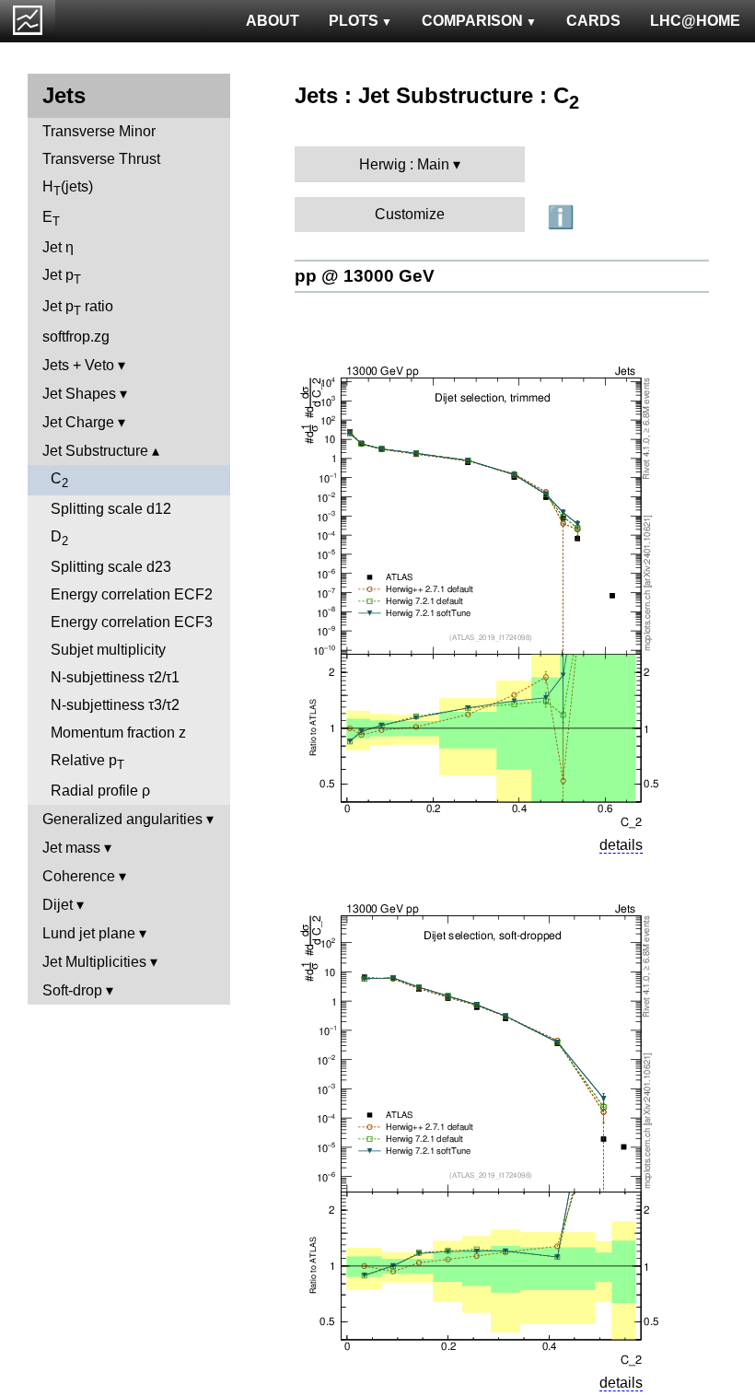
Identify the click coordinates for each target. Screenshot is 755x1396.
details (621, 845)
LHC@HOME (695, 21)
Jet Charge (78, 422)
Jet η (58, 247)
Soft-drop (72, 990)
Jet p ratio (77, 308)
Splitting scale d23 (111, 567)
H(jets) (67, 188)
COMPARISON (472, 21)
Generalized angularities (122, 819)
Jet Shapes (79, 393)
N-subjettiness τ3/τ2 (115, 705)
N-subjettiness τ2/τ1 (115, 677)
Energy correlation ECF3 (132, 622)
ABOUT (272, 21)
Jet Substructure (95, 451)
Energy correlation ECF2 (132, 594)
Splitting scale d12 (111, 509)
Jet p (61, 276)
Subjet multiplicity (108, 649)
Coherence (78, 876)
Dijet (57, 905)
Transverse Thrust (101, 159)
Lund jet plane (88, 933)
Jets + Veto (78, 365)
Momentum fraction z (118, 732)
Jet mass (71, 847)
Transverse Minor (99, 131)
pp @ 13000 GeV (365, 275)
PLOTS (353, 21)
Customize (410, 214)
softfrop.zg (76, 336)
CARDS (593, 21)
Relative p (87, 762)
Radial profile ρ (100, 790)
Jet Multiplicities (94, 962)
